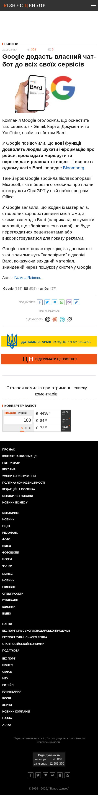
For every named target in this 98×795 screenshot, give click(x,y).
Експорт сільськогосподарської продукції (36, 630)
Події (6, 526)
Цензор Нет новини (17, 496)
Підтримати (11, 462)
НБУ (5, 678)
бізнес (7, 665)
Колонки (8, 607)
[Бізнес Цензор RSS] (67, 775)
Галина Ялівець (27, 278)
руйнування (11, 691)
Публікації (10, 600)
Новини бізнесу (14, 502)
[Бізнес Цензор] (24, 6)
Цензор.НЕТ (11, 512)
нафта (7, 718)
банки (7, 624)
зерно (7, 705)
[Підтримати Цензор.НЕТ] (49, 359)
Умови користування (19, 476)
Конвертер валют (20, 406)
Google (12, 288)
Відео (6, 546)
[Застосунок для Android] (52, 775)
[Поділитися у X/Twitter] (47, 302)
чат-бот (47, 288)
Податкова (10, 650)
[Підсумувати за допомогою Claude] (55, 319)
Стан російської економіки (23, 644)
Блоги (7, 559)
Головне (9, 587)
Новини (11, 44)
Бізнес (7, 573)
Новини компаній (16, 711)
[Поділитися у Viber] (69, 302)
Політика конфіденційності (23, 482)
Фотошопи (10, 552)
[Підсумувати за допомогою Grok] (69, 319)
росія (6, 698)
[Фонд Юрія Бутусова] (49, 341)
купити (22, 412)
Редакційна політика (18, 489)
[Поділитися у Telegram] (54, 302)
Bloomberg (73, 167)
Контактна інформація (19, 456)
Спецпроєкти (12, 593)
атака (6, 724)
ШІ (30, 288)
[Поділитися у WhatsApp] (61, 302)
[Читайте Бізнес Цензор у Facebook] (31, 775)
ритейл (7, 685)
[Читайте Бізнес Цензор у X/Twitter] (38, 775)
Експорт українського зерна (24, 637)
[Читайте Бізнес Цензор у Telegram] (45, 775)
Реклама (9, 469)
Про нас (8, 449)
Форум (7, 565)
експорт (8, 658)
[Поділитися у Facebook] (40, 302)
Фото (6, 539)
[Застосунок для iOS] (60, 775)
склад (7, 671)
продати (10, 412)
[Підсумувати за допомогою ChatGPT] (47, 319)
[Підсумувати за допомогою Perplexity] (62, 319)
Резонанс (10, 532)
